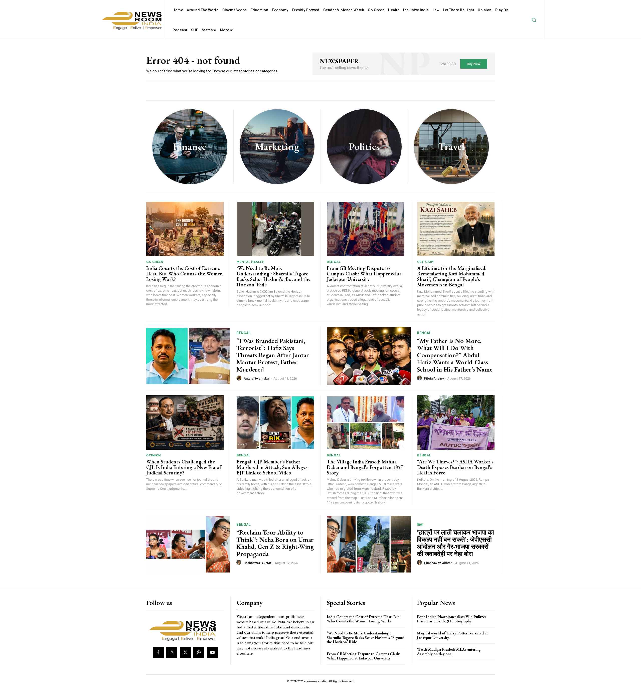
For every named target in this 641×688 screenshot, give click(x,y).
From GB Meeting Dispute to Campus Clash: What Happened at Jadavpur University (364, 273)
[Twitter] (185, 652)
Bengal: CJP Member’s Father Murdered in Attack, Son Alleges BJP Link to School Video (272, 467)
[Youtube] (212, 652)
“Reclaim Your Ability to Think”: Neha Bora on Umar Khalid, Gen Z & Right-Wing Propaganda (275, 543)
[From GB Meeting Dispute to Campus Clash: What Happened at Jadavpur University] (365, 229)
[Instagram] (171, 652)
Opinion (153, 455)
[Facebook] (158, 652)
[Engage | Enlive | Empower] (184, 630)
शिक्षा (420, 524)
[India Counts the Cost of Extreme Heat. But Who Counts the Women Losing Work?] (185, 229)
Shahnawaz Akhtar (257, 563)
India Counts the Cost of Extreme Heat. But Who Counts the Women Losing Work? (184, 273)
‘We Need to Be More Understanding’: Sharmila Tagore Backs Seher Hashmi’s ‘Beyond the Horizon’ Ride (273, 276)
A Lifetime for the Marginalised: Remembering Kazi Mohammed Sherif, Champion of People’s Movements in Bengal (452, 276)
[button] (534, 20)
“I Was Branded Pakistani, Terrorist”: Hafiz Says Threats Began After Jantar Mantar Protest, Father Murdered (272, 355)
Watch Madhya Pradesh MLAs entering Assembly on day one (449, 651)
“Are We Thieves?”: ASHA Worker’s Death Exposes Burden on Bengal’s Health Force (455, 467)
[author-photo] (239, 378)
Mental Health (251, 261)
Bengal (334, 261)
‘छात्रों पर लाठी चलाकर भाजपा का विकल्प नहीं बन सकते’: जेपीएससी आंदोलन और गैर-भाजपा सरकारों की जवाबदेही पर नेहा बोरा (455, 543)
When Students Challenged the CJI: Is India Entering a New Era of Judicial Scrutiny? (183, 467)
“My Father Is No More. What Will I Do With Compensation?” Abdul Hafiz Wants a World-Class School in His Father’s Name (455, 355)
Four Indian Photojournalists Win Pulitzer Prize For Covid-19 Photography (451, 619)
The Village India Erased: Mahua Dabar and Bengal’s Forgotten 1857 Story (365, 467)
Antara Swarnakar (257, 378)
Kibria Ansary (434, 378)
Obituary (425, 261)
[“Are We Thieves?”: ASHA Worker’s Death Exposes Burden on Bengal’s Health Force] (456, 422)
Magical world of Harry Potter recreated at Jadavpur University (452, 635)
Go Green (154, 261)
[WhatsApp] (198, 652)
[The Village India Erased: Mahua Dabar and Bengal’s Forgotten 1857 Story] (365, 422)
